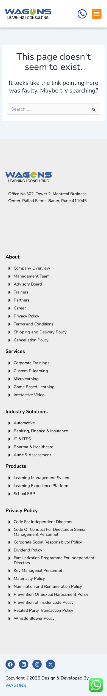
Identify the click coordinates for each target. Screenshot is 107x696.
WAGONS (15, 686)
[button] (97, 14)
